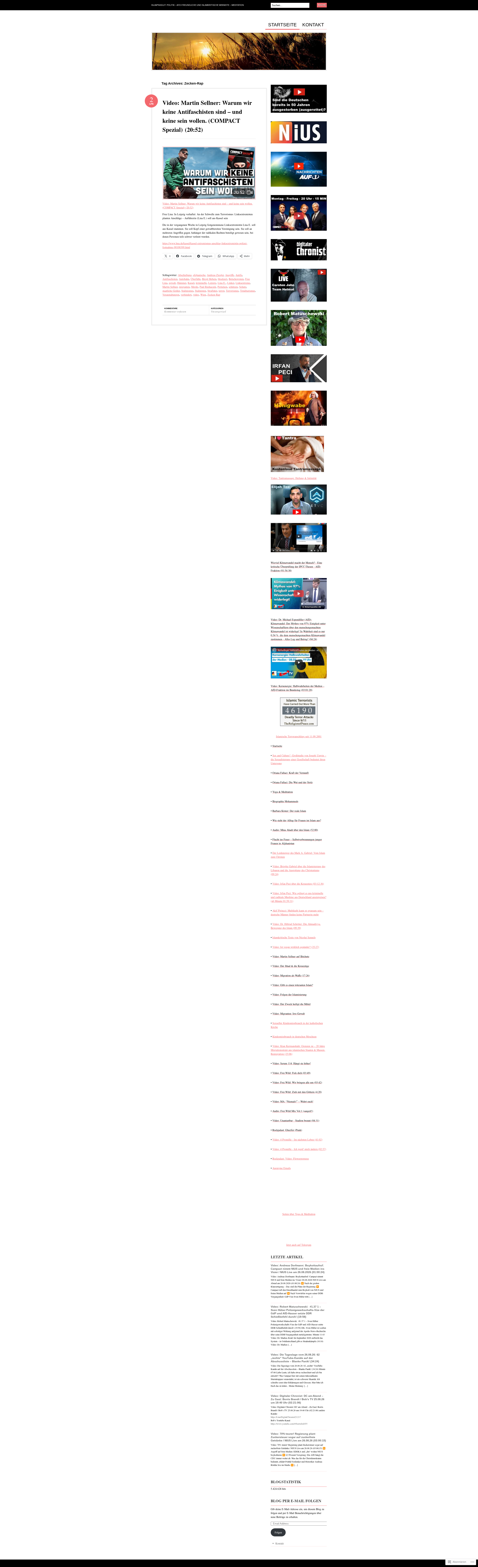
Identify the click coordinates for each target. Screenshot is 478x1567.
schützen (233, 287)
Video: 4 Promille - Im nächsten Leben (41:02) (297, 1139)
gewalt (172, 283)
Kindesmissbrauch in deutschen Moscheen (294, 1036)
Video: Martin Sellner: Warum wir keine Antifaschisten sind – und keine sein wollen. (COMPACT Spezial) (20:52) (207, 116)
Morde (194, 287)
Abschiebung (185, 275)
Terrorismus (232, 290)
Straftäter (212, 290)
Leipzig (212, 283)
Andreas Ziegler (215, 275)
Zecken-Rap (213, 294)
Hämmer (181, 283)
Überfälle (196, 279)
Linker (230, 283)
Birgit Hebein (209, 279)
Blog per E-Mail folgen (296, 1501)
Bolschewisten (236, 279)
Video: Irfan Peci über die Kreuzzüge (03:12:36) (298, 883)
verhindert (186, 294)
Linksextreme (243, 283)
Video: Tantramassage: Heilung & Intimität (293, 478)
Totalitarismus (247, 290)
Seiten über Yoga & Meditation (298, 1214)
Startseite (282, 24)
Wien (203, 294)
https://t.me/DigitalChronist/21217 (286, 1416)
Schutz (242, 287)
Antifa (238, 275)
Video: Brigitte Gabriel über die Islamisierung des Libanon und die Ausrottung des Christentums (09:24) (298, 870)
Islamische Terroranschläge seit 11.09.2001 (299, 736)
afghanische (199, 275)
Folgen (278, 1532)
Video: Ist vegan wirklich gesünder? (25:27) (295, 947)
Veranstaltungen (170, 294)
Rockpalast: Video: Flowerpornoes (290, 1158)
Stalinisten (200, 290)
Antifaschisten (169, 279)
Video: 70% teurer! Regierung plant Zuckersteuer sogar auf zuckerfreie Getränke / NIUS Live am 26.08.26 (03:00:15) (298, 1437)
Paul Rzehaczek (208, 287)
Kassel (191, 283)
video (196, 294)
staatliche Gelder (171, 290)
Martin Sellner (170, 287)
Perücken (222, 287)
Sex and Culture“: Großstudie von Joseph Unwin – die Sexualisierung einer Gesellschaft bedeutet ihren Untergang (298, 759)
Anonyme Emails (281, 1168)
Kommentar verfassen (175, 311)
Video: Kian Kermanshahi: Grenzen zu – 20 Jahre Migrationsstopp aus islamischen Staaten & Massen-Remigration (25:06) (298, 1050)
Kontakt (313, 24)
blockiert (222, 279)
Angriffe (229, 275)
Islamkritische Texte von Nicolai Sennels (294, 937)
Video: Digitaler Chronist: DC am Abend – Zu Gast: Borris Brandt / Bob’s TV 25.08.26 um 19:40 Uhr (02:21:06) (297, 1399)
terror (221, 290)
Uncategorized (218, 311)
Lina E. (222, 283)
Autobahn (184, 279)
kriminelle (201, 283)
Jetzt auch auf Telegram (298, 1245)
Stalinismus (187, 290)
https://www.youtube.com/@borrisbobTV (289, 1423)
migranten (184, 287)
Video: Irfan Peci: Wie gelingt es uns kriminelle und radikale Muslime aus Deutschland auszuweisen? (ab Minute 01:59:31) (298, 897)
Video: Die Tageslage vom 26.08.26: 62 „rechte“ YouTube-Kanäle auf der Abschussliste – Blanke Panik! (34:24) (295, 1358)
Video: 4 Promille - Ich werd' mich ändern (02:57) (299, 1149)
